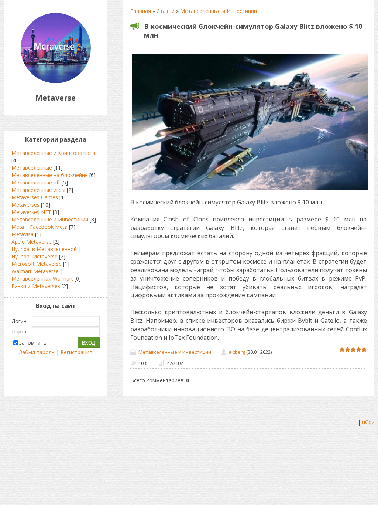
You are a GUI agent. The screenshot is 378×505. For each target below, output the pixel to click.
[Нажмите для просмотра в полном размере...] (250, 189)
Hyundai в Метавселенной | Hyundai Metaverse (46, 252)
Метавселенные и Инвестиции (218, 10)
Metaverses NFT (31, 212)
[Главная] (56, 81)
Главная (140, 10)
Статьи (166, 10)
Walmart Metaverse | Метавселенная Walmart (42, 275)
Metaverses (25, 204)
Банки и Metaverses (35, 285)
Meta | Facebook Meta (39, 226)
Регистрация (76, 352)
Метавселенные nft (35, 182)
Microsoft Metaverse (36, 263)
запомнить (33, 342)
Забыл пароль (37, 352)
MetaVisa (22, 234)
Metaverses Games (34, 197)
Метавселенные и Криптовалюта (53, 152)
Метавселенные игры (38, 189)
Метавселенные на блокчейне (49, 175)
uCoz (368, 422)
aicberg (236, 352)
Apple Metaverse (31, 241)
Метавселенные (31, 167)
